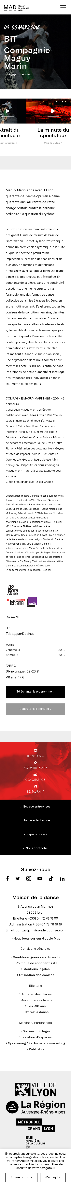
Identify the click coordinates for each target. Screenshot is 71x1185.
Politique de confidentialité (36, 963)
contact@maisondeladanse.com (40, 930)
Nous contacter (37, 848)
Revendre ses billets (36, 1000)
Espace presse (37, 834)
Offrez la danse (37, 1012)
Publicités (36, 1049)
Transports (35, 755)
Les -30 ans (36, 1006)
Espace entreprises (36, 806)
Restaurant (35, 791)
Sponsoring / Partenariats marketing (36, 1043)
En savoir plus (21, 1177)
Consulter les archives (34, 709)
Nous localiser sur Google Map (37, 938)
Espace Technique (37, 820)
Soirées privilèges (36, 1031)
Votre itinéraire (35, 767)
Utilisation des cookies (36, 975)
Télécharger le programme (34, 691)
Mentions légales (36, 969)
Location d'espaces (36, 1037)
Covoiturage (35, 779)
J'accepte (53, 1177)
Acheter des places (36, 994)
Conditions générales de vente (37, 957)
